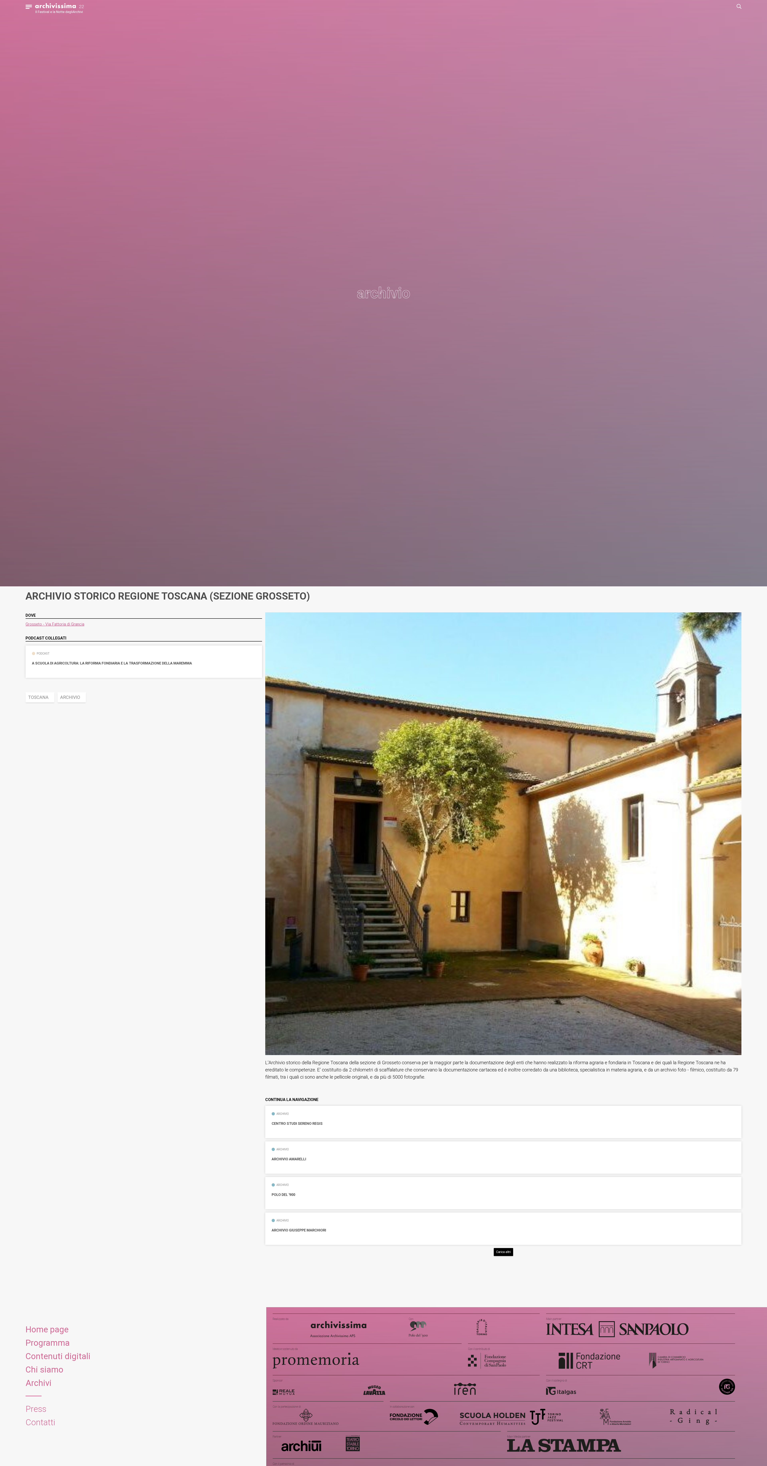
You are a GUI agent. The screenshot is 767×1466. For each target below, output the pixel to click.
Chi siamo (44, 1369)
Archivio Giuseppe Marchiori (299, 1230)
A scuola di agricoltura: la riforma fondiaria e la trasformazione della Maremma (112, 663)
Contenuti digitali (58, 1356)
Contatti (40, 1422)
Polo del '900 (283, 1194)
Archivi (39, 1383)
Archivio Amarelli (289, 1159)
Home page (47, 1329)
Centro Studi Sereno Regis (297, 1123)
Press (36, 1409)
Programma (48, 1343)
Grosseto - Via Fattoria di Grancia (55, 624)
